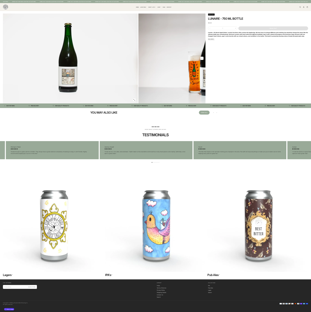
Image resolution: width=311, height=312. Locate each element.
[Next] (217, 113)
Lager (209, 290)
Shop (159, 7)
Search (159, 297)
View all (204, 112)
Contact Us (160, 295)
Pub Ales (210, 288)
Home (137, 7)
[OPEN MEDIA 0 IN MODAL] (134, 100)
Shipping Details (161, 292)
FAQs (164, 7)
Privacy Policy (161, 290)
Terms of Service (161, 288)
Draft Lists (151, 7)
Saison (210, 292)
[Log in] (304, 7)
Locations (143, 7)
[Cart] (307, 7)
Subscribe (32, 287)
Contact (169, 7)
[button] (300, 7)
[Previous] (213, 113)
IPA (209, 285)
